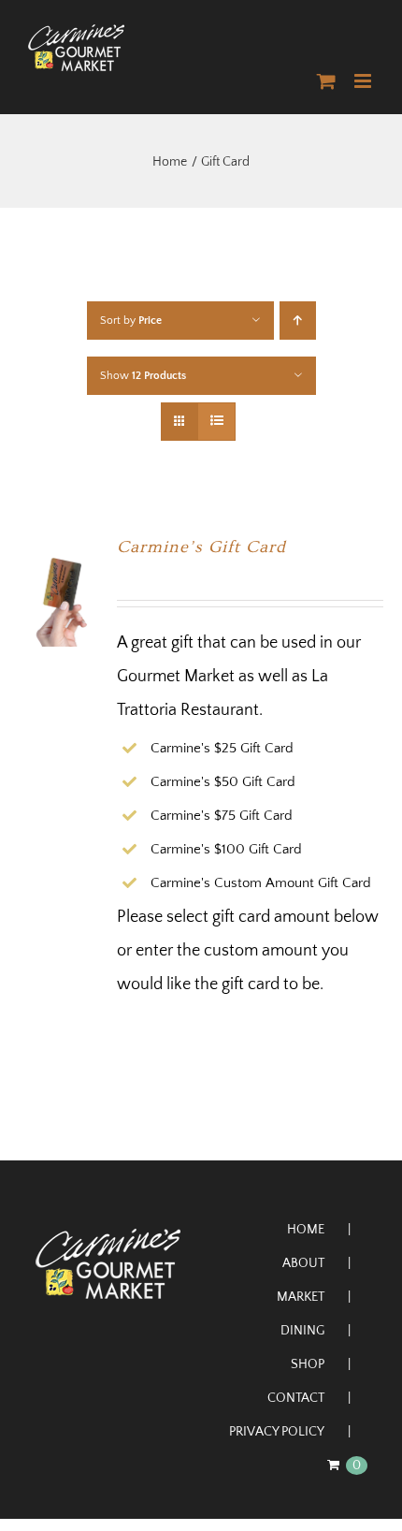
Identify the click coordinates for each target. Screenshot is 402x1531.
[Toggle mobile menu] (364, 81)
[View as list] (216, 421)
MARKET (300, 1297)
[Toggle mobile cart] (326, 81)
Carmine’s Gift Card (201, 547)
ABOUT (303, 1263)
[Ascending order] (298, 320)
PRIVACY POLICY (276, 1431)
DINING (302, 1330)
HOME (305, 1229)
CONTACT (295, 1398)
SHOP (307, 1364)
